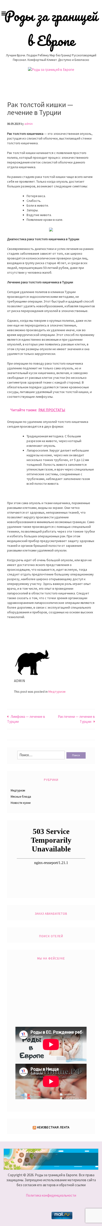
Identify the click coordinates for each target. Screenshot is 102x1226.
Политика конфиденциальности (51, 1195)
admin (28, 124)
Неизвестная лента (53, 1127)
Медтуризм (56, 691)
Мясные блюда (21, 797)
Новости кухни (21, 803)
